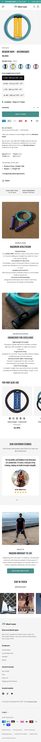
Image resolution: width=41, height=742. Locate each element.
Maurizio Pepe (32, 702)
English (4, 712)
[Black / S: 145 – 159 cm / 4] (10, 418)
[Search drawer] (34, 7)
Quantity (5, 108)
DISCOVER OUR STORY (20, 571)
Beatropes (5, 48)
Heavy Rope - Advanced (17, 422)
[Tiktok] (7, 693)
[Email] (12, 693)
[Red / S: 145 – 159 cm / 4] (24, 418)
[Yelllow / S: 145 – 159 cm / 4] (13, 418)
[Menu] (3, 6)
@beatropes (20, 586)
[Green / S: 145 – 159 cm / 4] (17, 418)
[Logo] (20, 6)
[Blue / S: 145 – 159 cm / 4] (20, 418)
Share (7, 181)
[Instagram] (8, 603)
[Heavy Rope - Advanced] (17, 401)
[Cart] (38, 7)
